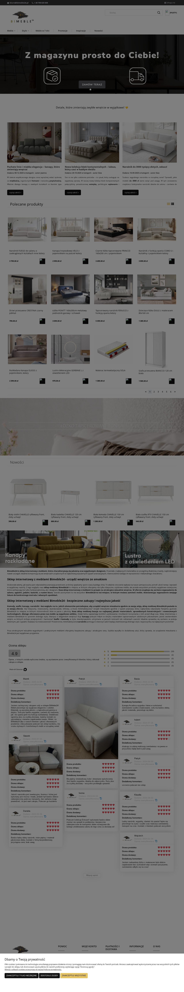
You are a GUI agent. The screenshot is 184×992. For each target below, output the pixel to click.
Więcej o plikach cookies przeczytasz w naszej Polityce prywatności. (33, 969)
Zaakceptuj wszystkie (74, 975)
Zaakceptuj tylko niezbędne (21, 975)
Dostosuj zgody (49, 975)
